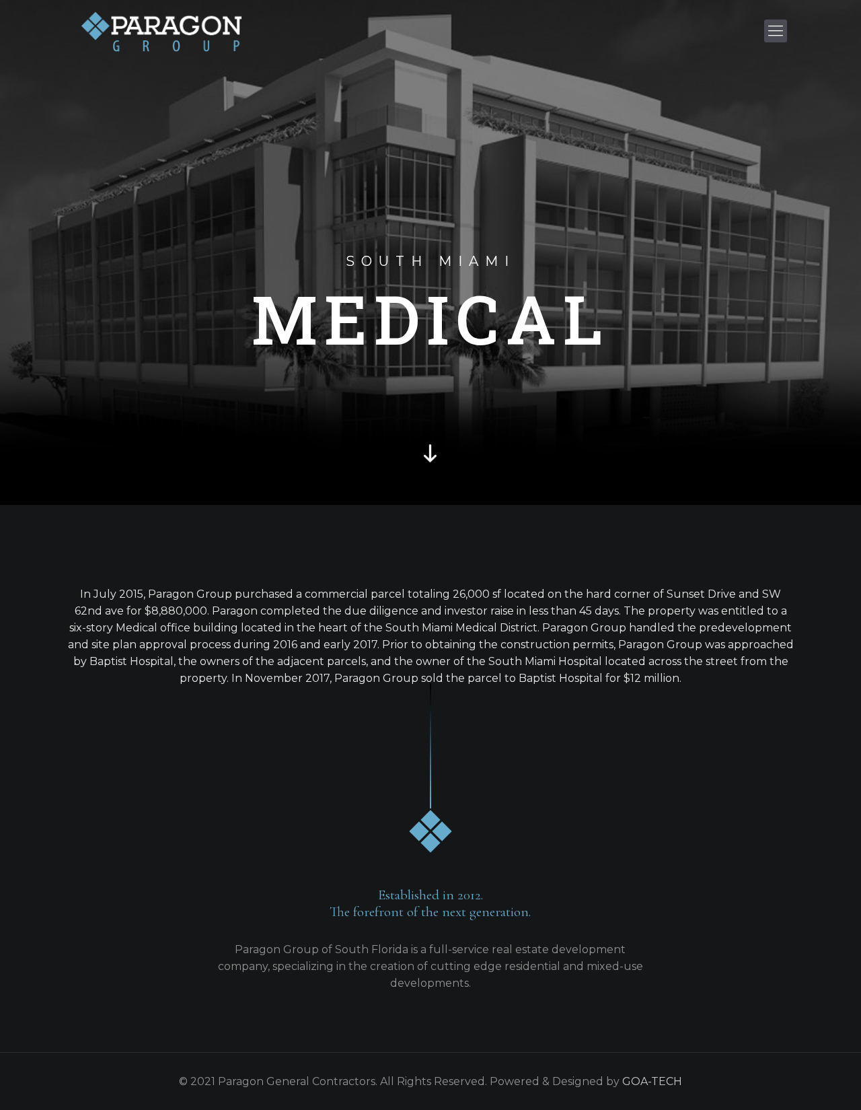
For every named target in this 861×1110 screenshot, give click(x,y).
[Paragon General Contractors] (161, 31)
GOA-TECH (652, 1081)
